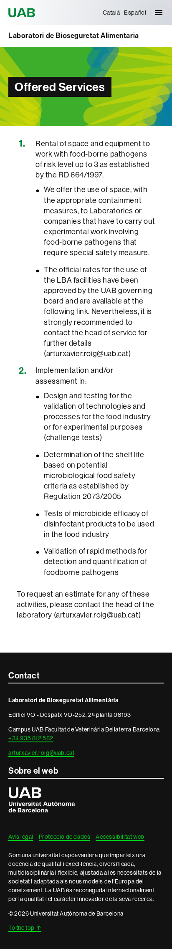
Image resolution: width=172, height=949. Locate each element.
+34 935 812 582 (30, 738)
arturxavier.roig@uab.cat (41, 752)
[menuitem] (111, 12)
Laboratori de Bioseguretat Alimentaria (73, 35)
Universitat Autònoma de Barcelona (23, 12)
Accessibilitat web (120, 836)
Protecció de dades (65, 836)
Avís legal (20, 836)
